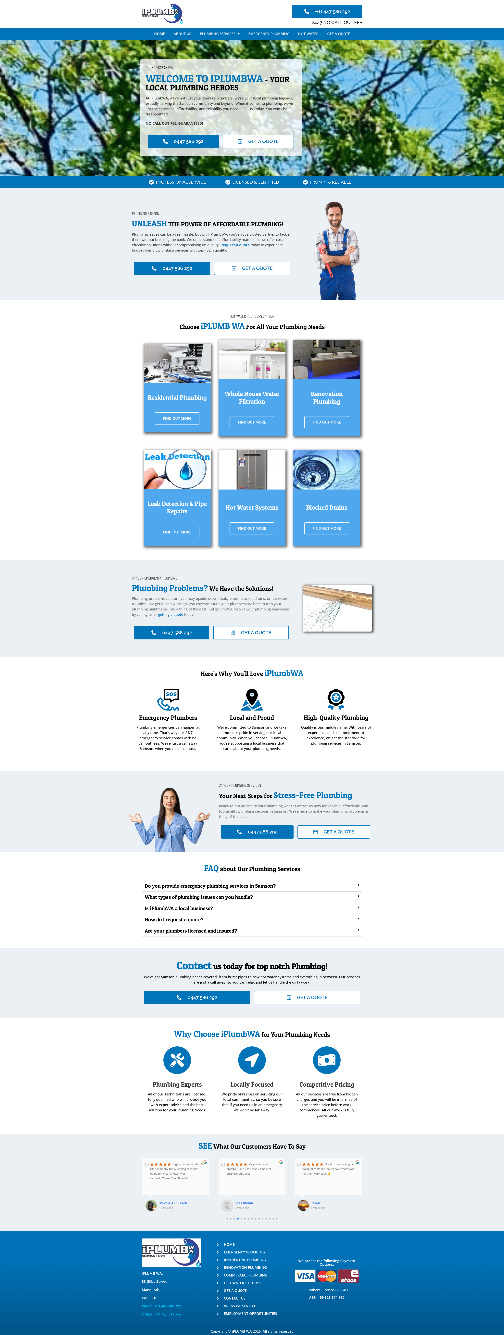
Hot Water (308, 33)
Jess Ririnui (168, 1203)
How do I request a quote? (174, 919)
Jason (239, 1203)
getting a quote (170, 614)
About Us (182, 33)
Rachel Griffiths (323, 1203)
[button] (252, 886)
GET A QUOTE (338, 33)
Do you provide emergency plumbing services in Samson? (210, 886)
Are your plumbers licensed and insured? (191, 931)
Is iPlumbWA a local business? (179, 908)
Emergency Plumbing (268, 33)
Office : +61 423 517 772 (161, 1314)
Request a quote (235, 244)
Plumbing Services (217, 33)
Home (159, 33)
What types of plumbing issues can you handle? (199, 897)
